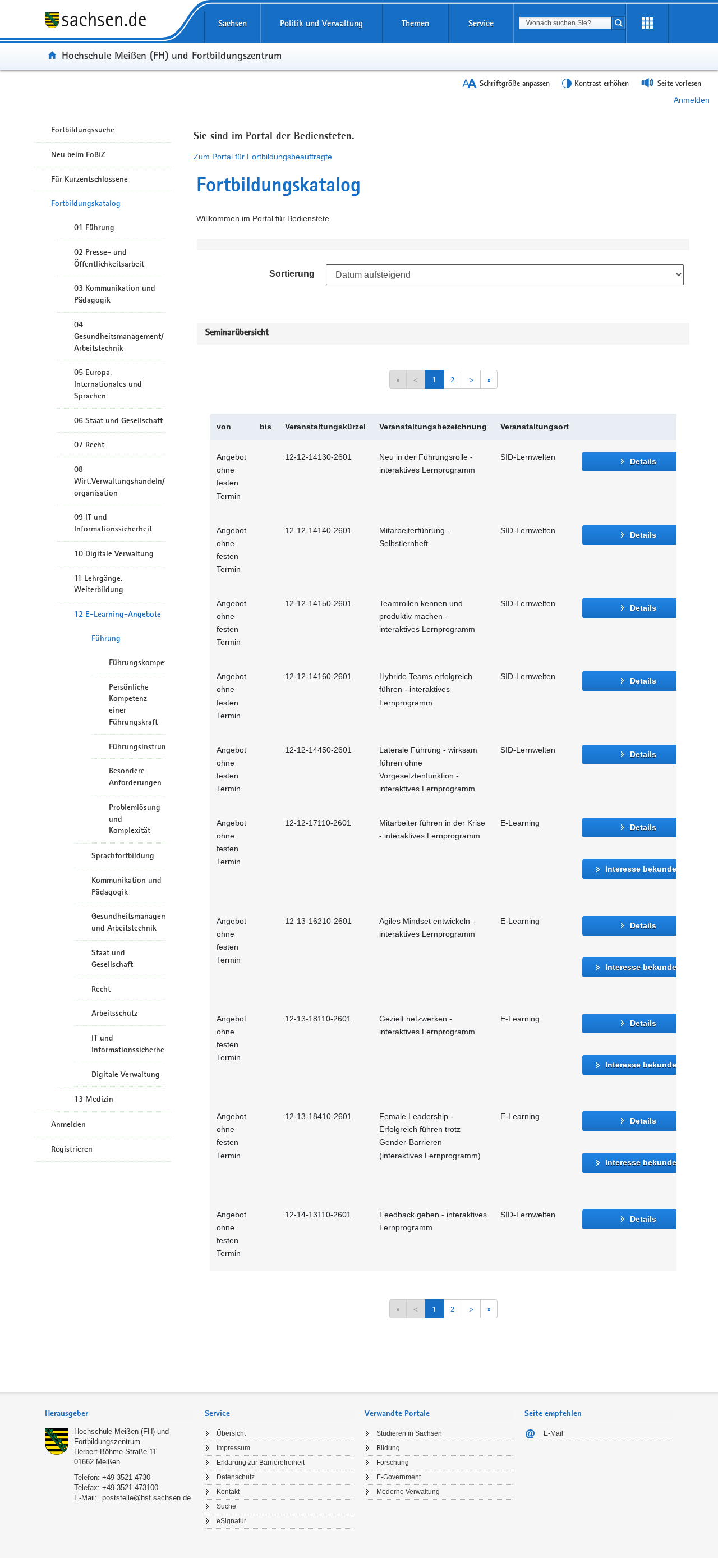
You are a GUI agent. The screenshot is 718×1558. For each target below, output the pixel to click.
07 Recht (89, 444)
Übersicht (231, 1433)
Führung (106, 638)
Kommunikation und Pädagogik (126, 886)
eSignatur (231, 1521)
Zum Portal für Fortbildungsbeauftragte (263, 156)
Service (481, 23)
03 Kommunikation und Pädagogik (114, 294)
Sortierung (292, 273)
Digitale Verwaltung (125, 1074)
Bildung (388, 1448)
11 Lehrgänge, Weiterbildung (98, 584)
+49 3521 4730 (126, 1477)
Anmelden (692, 99)
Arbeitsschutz (114, 1013)
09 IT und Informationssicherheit (113, 523)
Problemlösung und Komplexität (134, 819)
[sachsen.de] (119, 27)
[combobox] (565, 23)
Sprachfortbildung (122, 855)
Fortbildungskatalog (86, 203)
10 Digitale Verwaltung (114, 553)
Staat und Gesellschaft (112, 958)
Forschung (392, 1463)
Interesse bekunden (643, 868)
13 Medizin (93, 1099)
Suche (226, 1506)
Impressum (233, 1448)
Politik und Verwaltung (321, 23)
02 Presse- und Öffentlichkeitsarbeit (109, 258)
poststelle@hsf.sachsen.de (146, 1497)
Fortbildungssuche (82, 130)
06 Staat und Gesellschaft (118, 420)
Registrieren (72, 1149)
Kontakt (228, 1492)
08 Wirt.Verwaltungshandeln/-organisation (119, 481)
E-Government (398, 1477)
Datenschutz (236, 1477)
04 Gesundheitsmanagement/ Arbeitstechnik (119, 336)
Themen (415, 23)
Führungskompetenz (137, 662)
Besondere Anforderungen (135, 776)
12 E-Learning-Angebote (117, 614)
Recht (101, 989)
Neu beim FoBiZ (78, 154)
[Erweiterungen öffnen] (647, 23)
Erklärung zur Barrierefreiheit (261, 1463)
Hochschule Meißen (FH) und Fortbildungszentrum (172, 55)
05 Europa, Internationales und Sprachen (108, 384)
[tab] (119, 1414)
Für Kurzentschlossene (89, 179)
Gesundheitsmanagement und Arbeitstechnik (128, 922)
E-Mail (553, 1433)
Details (643, 461)
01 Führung (94, 227)
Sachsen (232, 23)
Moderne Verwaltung (408, 1492)
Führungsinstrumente (137, 746)
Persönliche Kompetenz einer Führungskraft (133, 704)
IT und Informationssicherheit (128, 1044)
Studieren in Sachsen (409, 1433)
